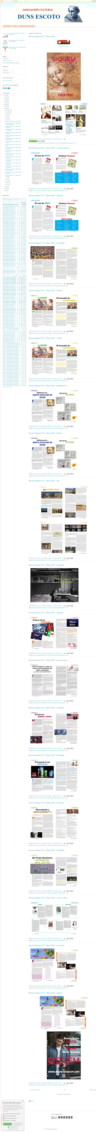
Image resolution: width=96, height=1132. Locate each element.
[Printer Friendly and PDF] (33, 141)
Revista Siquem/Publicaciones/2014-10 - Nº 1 (12, 206)
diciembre (7, 110)
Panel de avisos (6, 60)
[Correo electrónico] (9, 88)
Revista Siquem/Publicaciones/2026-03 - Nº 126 (13, 381)
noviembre (7, 112)
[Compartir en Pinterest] (44, 141)
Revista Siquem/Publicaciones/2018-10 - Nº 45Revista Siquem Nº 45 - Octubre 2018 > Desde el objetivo (14, 267)
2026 (5, 95)
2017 (5, 188)
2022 (5, 102)
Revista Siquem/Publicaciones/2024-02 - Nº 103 (13, 351)
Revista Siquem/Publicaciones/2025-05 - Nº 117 (13, 369)
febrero (7, 182)
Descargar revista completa (63, 46)
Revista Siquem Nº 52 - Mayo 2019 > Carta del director (49, 148)
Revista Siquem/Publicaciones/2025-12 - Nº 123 (13, 377)
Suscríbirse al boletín (7, 80)
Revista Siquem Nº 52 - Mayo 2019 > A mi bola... (47, 945)
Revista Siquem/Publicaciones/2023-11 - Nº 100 (13, 347)
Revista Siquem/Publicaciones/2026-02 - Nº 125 (13, 380)
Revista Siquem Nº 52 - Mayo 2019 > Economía (46, 708)
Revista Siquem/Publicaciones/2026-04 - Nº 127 (13, 383)
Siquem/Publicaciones (6, 387)
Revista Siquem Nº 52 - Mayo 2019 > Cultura (45, 338)
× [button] (22, 1101)
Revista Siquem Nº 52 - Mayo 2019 (42, 36)
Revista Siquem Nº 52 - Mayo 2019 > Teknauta (46, 613)
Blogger (55, 1129)
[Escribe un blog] (40, 141)
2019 (5, 108)
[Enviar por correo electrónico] (38, 141)
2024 (5, 99)
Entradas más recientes (35, 1089)
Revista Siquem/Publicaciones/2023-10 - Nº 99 (13, 346)
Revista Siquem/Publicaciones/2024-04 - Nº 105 (13, 354)
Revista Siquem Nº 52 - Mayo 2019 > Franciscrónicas (48, 660)
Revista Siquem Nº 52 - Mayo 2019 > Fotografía (46, 565)
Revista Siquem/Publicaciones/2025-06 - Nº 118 (13, 370)
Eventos (4, 58)
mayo (6, 119)
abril (6, 178)
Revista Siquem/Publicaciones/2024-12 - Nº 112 (13, 362)
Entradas (6, 70)
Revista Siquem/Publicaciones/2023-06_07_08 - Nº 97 (14, 343)
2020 (5, 106)
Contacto (15, 26)
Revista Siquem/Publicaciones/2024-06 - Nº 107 (13, 357)
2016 (5, 190)
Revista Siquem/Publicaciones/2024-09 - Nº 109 (13, 358)
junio (6, 117)
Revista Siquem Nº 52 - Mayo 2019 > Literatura (46, 803)
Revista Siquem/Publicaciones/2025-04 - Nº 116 (13, 368)
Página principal (7, 26)
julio (6, 115)
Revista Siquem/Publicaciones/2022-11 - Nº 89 (12, 331)
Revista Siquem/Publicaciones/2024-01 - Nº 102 (13, 350)
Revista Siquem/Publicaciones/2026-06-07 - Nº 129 (13, 385)
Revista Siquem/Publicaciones (49, 143)
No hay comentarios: (57, 139)
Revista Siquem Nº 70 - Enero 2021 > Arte (17, 201)
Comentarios (7, 72)
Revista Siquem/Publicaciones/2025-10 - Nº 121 (13, 374)
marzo (6, 180)
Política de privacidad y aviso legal (27, 26)
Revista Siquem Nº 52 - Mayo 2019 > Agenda (45, 993)
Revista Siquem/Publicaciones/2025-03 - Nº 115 (13, 366)
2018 (5, 186)
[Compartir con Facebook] (43, 141)
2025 (5, 97)
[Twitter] (5, 88)
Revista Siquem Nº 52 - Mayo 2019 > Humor (45, 433)
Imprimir (32, 1101)
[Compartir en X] (41, 141)
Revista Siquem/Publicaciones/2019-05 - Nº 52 (66, 143)
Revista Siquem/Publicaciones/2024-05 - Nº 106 (13, 355)
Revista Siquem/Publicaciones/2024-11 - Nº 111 (13, 361)
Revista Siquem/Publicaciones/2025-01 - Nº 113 (13, 363)
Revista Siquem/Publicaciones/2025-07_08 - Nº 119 (13, 372)
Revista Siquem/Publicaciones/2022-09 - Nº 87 (13, 328)
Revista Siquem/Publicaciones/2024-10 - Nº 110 (13, 359)
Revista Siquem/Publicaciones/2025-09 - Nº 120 (13, 373)
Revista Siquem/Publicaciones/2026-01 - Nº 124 (13, 379)
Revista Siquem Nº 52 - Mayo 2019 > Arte (44, 481)
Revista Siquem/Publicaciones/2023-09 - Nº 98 (14, 344)
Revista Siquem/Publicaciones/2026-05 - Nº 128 (13, 384)
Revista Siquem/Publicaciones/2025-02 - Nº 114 (13, 365)
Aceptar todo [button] (7, 1124)
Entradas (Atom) (66, 1094)
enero (6, 184)
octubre (7, 114)
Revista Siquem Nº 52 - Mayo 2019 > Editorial (46, 195)
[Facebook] (3, 88)
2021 (5, 104)
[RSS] (7, 88)
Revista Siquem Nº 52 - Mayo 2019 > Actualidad (46, 243)
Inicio (65, 1089)
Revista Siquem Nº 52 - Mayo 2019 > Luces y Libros (48, 898)
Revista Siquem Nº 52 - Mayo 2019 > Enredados (46, 850)
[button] (12, 1127)
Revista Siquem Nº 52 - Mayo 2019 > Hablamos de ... (48, 386)
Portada (23, 198)
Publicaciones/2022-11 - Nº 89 (9, 199)
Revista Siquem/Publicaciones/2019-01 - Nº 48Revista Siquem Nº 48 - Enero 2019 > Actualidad (14, 274)
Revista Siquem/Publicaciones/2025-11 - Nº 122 (13, 376)
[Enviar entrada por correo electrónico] (64, 139)
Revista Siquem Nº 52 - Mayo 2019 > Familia (45, 291)
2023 (5, 100)
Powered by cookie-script (12, 1128)
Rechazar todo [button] (17, 1124)
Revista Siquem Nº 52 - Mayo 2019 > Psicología (46, 755)
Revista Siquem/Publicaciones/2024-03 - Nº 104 (13, 353)
